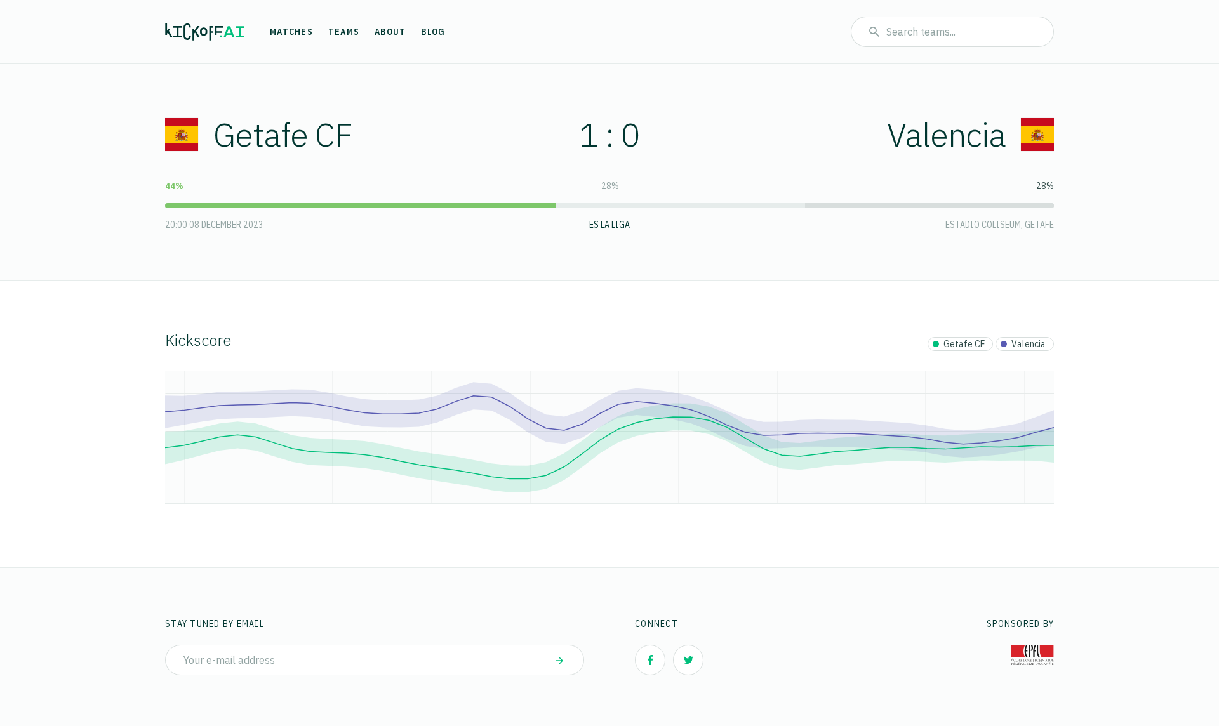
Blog (433, 31)
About (390, 31)
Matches (291, 31)
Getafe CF (282, 134)
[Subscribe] (559, 660)
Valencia (946, 134)
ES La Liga (609, 224)
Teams (343, 31)
